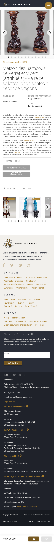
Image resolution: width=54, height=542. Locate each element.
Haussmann (18, 152)
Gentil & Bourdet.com (13, 306)
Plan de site (41, 521)
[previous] (4, 33)
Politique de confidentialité (33, 515)
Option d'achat (37, 288)
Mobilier (30, 284)
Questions (39, 325)
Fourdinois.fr (9, 303)
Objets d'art (31, 281)
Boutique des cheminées (16, 406)
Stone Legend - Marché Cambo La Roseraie (24, 476)
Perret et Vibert (39, 117)
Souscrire (13, 363)
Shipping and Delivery (38, 321)
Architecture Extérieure (14, 284)
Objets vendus (22, 288)
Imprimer (16, 174)
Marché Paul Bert (13, 456)
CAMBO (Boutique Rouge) (16, 430)
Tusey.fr (31, 303)
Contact (48, 521)
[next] (50, 33)
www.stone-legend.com (27, 507)
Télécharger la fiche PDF (16, 168)
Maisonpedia (9, 299)
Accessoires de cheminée (36, 277)
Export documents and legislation (18, 325)
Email (6, 353)
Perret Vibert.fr (31, 306)
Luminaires (41, 284)
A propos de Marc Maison (14, 318)
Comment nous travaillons (15, 321)
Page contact (9, 401)
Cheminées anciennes (13, 277)
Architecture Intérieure (13, 281)
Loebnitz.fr (38, 299)
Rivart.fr (21, 303)
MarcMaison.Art (24, 299)
